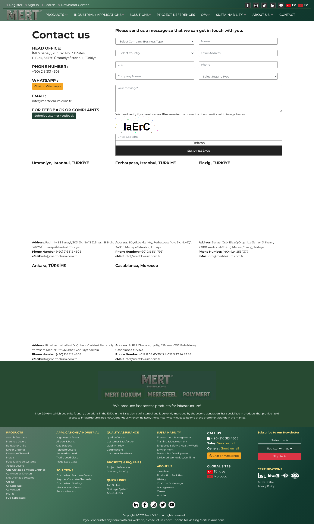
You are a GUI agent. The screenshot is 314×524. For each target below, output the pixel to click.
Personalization (66, 491)
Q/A (204, 15)
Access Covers (15, 465)
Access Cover (115, 493)
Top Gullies (113, 485)
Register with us (278, 448)
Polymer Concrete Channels (73, 479)
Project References (119, 467)
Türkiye (219, 471)
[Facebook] (144, 504)
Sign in (278, 456)
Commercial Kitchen (19, 473)
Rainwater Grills (16, 445)
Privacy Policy (266, 486)
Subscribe (278, 440)
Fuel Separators (16, 497)
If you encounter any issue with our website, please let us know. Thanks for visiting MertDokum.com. (154, 520)
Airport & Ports (65, 441)
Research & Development (173, 453)
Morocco (220, 476)
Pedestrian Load (66, 453)
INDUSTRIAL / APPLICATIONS (98, 15)
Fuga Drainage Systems (21, 461)
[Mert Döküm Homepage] (24, 14)
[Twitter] (162, 504)
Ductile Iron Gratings (69, 483)
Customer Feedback (119, 453)
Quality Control (116, 437)
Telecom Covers (66, 449)
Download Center (75, 5)
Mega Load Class (66, 461)
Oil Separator (14, 485)
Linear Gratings (15, 449)
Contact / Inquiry (117, 471)
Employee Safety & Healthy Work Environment (177, 447)
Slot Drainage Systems (20, 477)
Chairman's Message (170, 483)
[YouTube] (171, 504)
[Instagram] (153, 504)
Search (49, 5)
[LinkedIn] (135, 504)
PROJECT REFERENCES (176, 15)
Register (15, 5)
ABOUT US (261, 15)
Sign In (33, 5)
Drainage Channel (17, 453)
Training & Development (172, 441)
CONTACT (287, 15)
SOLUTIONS (139, 15)
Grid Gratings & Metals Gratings (25, 469)
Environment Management (174, 437)
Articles (161, 495)
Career (161, 491)
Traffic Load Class (67, 457)
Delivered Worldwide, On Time (176, 457)
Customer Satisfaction (121, 441)
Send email (226, 443)
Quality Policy (115, 445)
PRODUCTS (55, 15)
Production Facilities (170, 475)
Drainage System (117, 489)
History (161, 479)
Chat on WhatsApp (47, 86)
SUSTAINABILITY (230, 15)
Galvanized (13, 489)
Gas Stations (64, 445)
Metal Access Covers (69, 487)
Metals (10, 457)
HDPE (10, 493)
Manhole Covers (16, 441)
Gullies (10, 481)
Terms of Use (266, 482)
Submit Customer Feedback (54, 115)
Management (165, 487)
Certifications (115, 449)
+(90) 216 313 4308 (224, 438)
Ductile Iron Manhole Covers (74, 475)
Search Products (16, 437)
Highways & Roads (67, 437)
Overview (163, 471)
